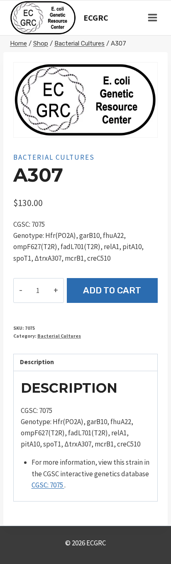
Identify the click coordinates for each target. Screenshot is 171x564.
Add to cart (112, 290)
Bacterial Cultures (54, 157)
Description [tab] (37, 362)
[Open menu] (152, 17)
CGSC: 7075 (48, 485)
